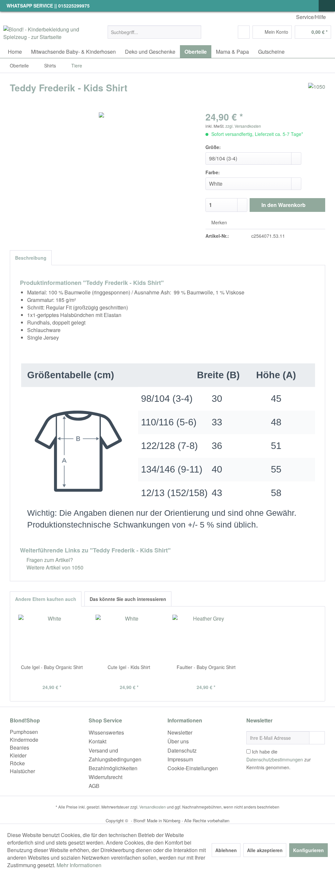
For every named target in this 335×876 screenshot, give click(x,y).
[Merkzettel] (244, 32)
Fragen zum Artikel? (49, 560)
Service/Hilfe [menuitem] (311, 17)
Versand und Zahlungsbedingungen (115, 755)
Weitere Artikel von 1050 (54, 567)
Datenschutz (182, 750)
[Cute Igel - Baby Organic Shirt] (52, 638)
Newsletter (180, 732)
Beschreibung (30, 257)
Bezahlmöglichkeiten (113, 768)
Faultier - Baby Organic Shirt (206, 667)
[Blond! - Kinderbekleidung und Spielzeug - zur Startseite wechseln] (43, 34)
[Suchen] (195, 32)
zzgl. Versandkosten (243, 126)
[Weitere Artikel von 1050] (316, 94)
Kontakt (97, 741)
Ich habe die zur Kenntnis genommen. (278, 759)
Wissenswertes (106, 732)
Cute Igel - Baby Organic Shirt (52, 667)
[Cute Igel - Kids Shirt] (129, 638)
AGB (94, 786)
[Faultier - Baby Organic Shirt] (206, 638)
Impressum (180, 759)
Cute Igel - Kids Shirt (129, 667)
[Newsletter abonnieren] (317, 737)
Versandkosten (152, 807)
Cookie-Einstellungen (193, 768)
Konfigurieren (308, 850)
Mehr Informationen (79, 865)
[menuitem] (155, 32)
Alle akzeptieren (265, 850)
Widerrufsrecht (105, 777)
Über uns (178, 741)
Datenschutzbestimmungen (274, 759)
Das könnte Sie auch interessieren (128, 599)
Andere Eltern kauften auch (45, 599)
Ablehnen (226, 850)
